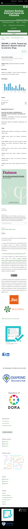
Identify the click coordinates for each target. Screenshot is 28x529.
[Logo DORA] (14, 411)
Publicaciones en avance (8, 22)
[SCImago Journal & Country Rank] (10, 318)
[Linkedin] (8, 355)
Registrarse (20, 1)
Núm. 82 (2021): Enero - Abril (17, 37)
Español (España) (6, 495)
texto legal (4, 262)
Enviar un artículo (7, 432)
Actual (17, 22)
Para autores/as (5, 423)
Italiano (4, 502)
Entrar (26, 1)
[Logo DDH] (14, 383)
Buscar (14, 33)
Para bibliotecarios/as (6, 425)
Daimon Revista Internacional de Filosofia (14, 13)
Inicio (2, 37)
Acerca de (13, 28)
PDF (25, 51)
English (4, 493)
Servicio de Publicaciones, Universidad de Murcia (13, 253)
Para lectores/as (5, 421)
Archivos (24, 22)
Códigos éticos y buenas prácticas (17, 25)
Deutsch (4, 504)
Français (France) (6, 499)
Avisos (4, 25)
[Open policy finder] (14, 299)
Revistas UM (14, 1)
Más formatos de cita (6, 223)
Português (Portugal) (7, 497)
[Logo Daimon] (14, 308)
